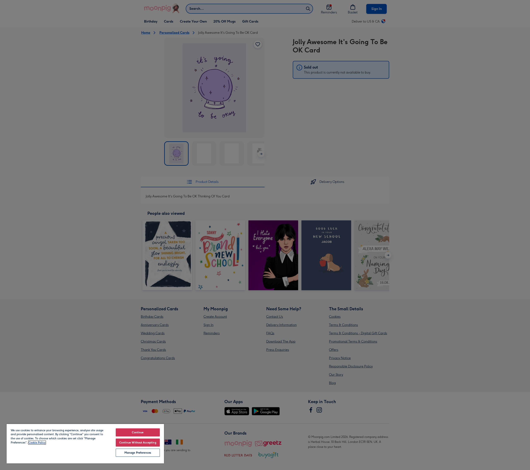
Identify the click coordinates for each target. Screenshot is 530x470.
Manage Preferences (137, 452)
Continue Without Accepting (137, 442)
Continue (137, 432)
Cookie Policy (37, 442)
